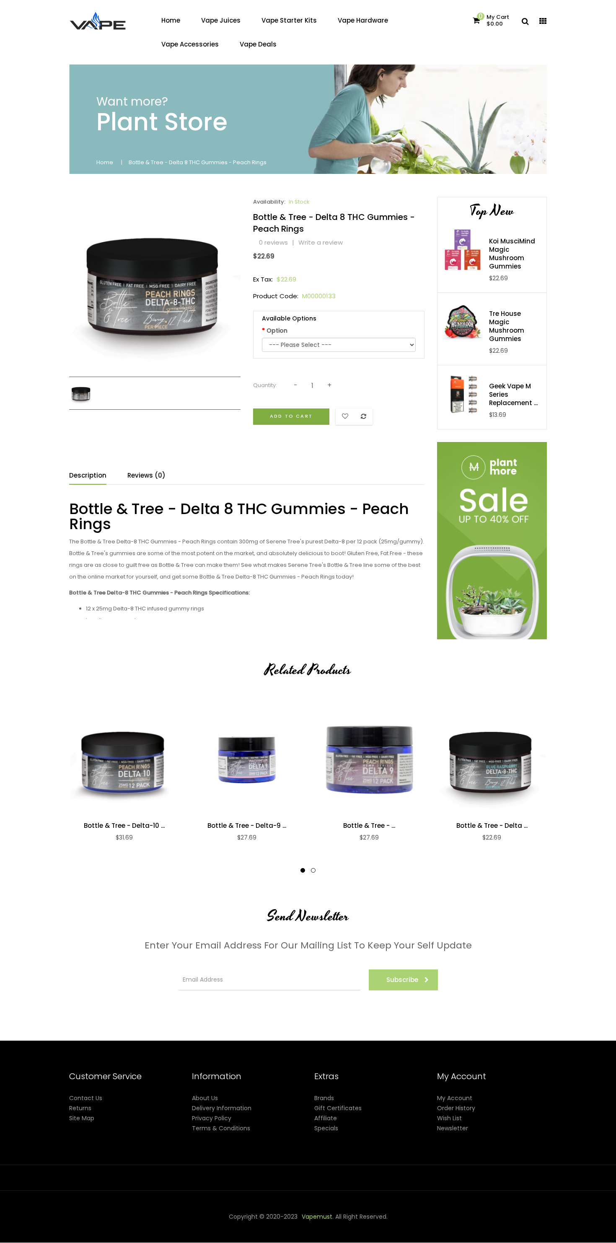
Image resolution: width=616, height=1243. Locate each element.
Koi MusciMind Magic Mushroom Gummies (512, 254)
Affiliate (325, 1118)
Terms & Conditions (221, 1128)
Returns (80, 1108)
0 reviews (273, 242)
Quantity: (265, 385)
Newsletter (452, 1128)
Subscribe (402, 979)
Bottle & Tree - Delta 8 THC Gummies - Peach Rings (198, 162)
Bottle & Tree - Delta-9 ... (246, 826)
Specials (326, 1128)
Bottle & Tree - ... (369, 826)
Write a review (320, 242)
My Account (454, 1098)
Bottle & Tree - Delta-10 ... (124, 826)
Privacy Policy (211, 1118)
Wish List (449, 1118)
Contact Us (85, 1098)
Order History (456, 1108)
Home (104, 162)
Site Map (81, 1118)
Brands (324, 1098)
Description (87, 475)
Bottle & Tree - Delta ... (492, 826)
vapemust (317, 1216)
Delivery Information (221, 1108)
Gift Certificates (338, 1108)
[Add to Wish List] (141, 760)
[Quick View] (106, 760)
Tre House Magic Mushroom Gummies (506, 326)
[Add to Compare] (124, 760)
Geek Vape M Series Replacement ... (513, 394)
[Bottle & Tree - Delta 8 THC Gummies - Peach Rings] (81, 392)
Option (277, 330)
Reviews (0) (146, 475)
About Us (205, 1098)
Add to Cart (291, 416)
